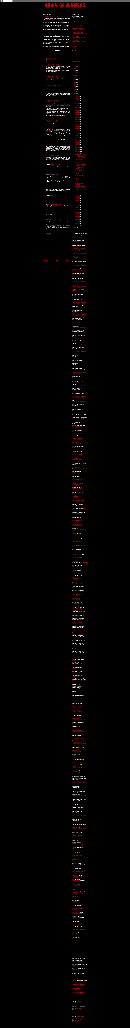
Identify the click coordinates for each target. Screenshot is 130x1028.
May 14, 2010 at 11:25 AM (53, 64)
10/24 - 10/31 (77, 112)
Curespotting (45, 12)
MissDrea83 (48, 219)
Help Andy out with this (79, 175)
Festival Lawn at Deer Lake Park (79, 529)
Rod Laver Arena (75, 447)
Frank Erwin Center (76, 472)
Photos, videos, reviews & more (79, 975)
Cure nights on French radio (80, 189)
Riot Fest (74, 660)
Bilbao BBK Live (75, 901)
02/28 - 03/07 (77, 210)
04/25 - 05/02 (77, 196)
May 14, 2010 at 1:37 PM (56, 85)
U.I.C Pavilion (75, 561)
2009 (75, 227)
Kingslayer (48, 91)
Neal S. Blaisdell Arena (77, 426)
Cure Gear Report (76, 991)
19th (86, 586)
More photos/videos (76, 989)
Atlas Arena (74, 279)
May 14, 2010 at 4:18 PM (52, 120)
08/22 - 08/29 (77, 126)
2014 (75, 88)
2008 (75, 229)
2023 (75, 72)
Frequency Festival (76, 922)
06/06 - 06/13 (77, 146)
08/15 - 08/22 (77, 128)
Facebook (85, 33)
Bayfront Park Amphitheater (78, 608)
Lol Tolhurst (75, 40)
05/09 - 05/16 (77, 153)
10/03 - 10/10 (77, 116)
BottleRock (74, 696)
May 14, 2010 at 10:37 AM (53, 58)
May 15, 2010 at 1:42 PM (56, 187)
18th (84, 586)
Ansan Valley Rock (76, 750)
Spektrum (74, 252)
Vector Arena (75, 431)
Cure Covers (52, 12)
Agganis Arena (75, 577)
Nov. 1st (74, 322)
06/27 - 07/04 (77, 140)
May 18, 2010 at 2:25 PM (56, 219)
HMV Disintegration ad (79, 170)
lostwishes (48, 173)
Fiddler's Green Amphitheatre (78, 545)
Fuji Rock (74, 755)
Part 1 (81, 1011)
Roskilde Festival (76, 885)
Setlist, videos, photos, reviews (79, 924)
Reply (47, 61)
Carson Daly (79, 1017)
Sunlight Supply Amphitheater (78, 518)
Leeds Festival (75, 933)
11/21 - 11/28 (77, 105)
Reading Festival (75, 928)
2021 (75, 75)
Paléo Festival (75, 912)
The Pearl (79, 1001)
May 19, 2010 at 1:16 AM (54, 233)
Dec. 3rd (82, 418)
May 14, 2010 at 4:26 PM (52, 128)
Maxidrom (74, 854)
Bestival (74, 236)
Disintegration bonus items (80, 156)
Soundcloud (75, 33)
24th (76, 509)
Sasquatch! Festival (76, 524)
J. (46, 120)
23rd (73, 509)
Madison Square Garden (77, 583)
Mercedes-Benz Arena (77, 274)
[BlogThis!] (56, 50)
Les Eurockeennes (76, 880)
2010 (75, 95)
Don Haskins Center (76, 488)
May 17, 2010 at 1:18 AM (56, 204)
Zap (46, 76)
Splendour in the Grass (77, 437)
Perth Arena (74, 458)
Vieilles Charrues (76, 917)
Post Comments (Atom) (53, 262)
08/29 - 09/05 (77, 124)
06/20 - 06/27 (77, 142)
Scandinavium (75, 257)
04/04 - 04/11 (77, 202)
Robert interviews (76, 834)
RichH (47, 155)
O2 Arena (74, 285)
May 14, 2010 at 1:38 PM (56, 91)
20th (74, 587)
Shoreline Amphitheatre (77, 513)
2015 (75, 86)
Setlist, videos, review (77, 594)
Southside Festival (76, 870)
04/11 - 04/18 (77, 200)
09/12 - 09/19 (77, 121)
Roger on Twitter (58, 33)
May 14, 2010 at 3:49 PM (56, 100)
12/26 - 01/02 (77, 96)
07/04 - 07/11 (77, 138)
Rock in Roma (75, 896)
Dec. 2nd (78, 418)
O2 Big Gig (79, 1009)
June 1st (74, 981)
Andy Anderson (75, 54)
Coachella (79, 1002)
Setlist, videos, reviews (77, 474)
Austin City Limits (76, 718)
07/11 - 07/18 (77, 137)
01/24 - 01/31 (77, 219)
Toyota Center (75, 478)
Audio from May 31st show (78, 984)
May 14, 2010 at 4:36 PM (55, 145)
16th (84, 427)
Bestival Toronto (75, 566)
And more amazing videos (77, 988)
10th (84, 468)
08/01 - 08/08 (77, 131)
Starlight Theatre (75, 555)
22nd (84, 508)
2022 (75, 73)
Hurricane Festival (76, 864)
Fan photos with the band (77, 992)
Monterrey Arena (75, 723)
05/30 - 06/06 (77, 147)
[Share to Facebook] (59, 50)
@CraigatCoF (78, 17)
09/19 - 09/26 (77, 119)
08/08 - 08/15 (77, 130)
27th (86, 611)
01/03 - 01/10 (77, 225)
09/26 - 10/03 (77, 117)
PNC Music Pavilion (76, 598)
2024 (75, 70)
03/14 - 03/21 (77, 207)
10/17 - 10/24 (77, 114)
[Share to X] (58, 50)
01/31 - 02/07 (77, 218)
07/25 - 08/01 (77, 133)
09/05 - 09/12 (77, 123)
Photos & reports (76, 692)
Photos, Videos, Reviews (77, 961)
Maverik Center (75, 540)
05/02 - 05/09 (77, 195)
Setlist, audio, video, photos (78, 908)
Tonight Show (80, 1016)
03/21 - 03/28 (77, 205)
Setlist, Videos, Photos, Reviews (79, 782)
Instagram (74, 48)
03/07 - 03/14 (77, 209)
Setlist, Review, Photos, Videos (79, 672)
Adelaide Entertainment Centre (78, 452)
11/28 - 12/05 (77, 103)
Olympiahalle (75, 290)
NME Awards (79, 1008)
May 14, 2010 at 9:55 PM (54, 155)
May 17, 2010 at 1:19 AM (56, 212)
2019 (75, 79)
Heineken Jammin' (76, 891)
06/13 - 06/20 (77, 144)
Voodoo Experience (76, 742)
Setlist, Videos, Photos (77, 622)
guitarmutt (48, 100)
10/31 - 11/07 (77, 110)
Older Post (68, 260)
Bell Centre (74, 571)
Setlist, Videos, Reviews (77, 237)
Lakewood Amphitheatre (77, 603)
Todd (47, 64)
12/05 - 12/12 (77, 101)
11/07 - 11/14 (77, 108)
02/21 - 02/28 (77, 212)
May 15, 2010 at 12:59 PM (56, 173)
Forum (73, 262)
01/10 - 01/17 (77, 223)
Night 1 (73, 965)
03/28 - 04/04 (77, 203)
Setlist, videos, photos (77, 855)
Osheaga (74, 766)
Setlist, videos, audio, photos (78, 844)
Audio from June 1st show (77, 985)
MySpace (80, 33)
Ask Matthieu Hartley (79, 192)
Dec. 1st (74, 418)
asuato (47, 233)
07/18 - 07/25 (77, 135)
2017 (75, 82)
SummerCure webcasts (77, 835)
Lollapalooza (75, 771)
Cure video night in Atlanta (80, 191)
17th (86, 427)
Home (56, 260)
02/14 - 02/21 (77, 214)
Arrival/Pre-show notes (77, 995)
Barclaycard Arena (76, 269)
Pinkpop (74, 843)
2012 (75, 91)
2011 (75, 93)
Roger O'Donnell (75, 30)
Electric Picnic (75, 938)
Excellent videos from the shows (79, 987)
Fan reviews (74, 993)
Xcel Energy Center (76, 550)
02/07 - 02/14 (77, 216)
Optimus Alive (75, 907)
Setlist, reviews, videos (77, 433)
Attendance (74, 827)
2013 (75, 89)
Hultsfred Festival (76, 859)
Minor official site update (80, 154)
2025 (75, 68)
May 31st (74, 980)
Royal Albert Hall (75, 704)
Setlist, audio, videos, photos (78, 866)
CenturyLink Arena (76, 534)
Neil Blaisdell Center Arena (78, 760)
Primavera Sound (76, 848)
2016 (75, 84)
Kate (47, 58)
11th (86, 468)
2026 (75, 66)
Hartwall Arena (75, 241)
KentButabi (48, 85)
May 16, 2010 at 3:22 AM (56, 195)
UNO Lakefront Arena (76, 467)
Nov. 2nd (78, 322)
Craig (47, 145)
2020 (75, 77)
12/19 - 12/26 (77, 98)
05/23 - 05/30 (77, 149)
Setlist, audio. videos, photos (78, 903)
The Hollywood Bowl (76, 507)
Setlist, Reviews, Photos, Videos (79, 242)
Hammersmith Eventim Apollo (78, 620)
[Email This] (55, 50)
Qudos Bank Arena (76, 442)
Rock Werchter (75, 875)
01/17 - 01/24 (77, 221)
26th (83, 611)
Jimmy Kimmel (80, 1021)
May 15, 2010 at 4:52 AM (56, 164)
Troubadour (79, 1019)
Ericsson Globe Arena (77, 246)
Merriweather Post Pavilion (78, 591)
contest (84, 690)
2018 (75, 80)
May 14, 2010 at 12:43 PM (53, 76)
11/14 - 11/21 (77, 107)
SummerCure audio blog (77, 836)
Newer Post (45, 260)
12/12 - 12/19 (77, 100)
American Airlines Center (77, 483)
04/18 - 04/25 (77, 198)
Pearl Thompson (75, 46)
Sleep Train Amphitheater (77, 500)
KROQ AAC (79, 1020)
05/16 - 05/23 (77, 151)
